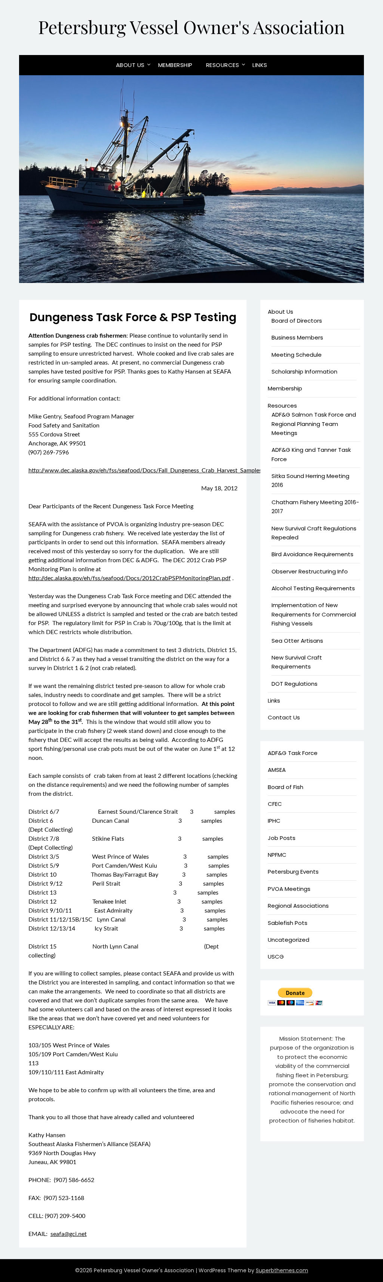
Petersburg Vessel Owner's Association (191, 27)
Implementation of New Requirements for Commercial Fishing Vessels (314, 614)
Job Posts (281, 838)
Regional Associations (298, 906)
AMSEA (277, 770)
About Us (130, 65)
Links (259, 65)
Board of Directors (297, 321)
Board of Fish (285, 787)
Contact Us (284, 717)
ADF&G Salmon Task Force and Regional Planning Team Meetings (314, 424)
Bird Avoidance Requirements (312, 554)
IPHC (274, 821)
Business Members (297, 337)
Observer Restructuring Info (310, 571)
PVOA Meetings (289, 889)
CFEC (275, 804)
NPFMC (277, 855)
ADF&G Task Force (293, 753)
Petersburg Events (293, 872)
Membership (175, 65)
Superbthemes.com (282, 1270)
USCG (276, 956)
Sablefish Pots (287, 923)
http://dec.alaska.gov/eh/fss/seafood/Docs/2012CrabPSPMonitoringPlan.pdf (129, 578)
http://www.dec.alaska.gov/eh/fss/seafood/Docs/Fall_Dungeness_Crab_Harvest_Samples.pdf (150, 470)
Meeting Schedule (297, 355)
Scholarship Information (304, 371)
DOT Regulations (295, 684)
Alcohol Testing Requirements (313, 588)
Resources (222, 65)
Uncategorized (288, 940)
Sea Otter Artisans (297, 641)
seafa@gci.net (68, 1234)
